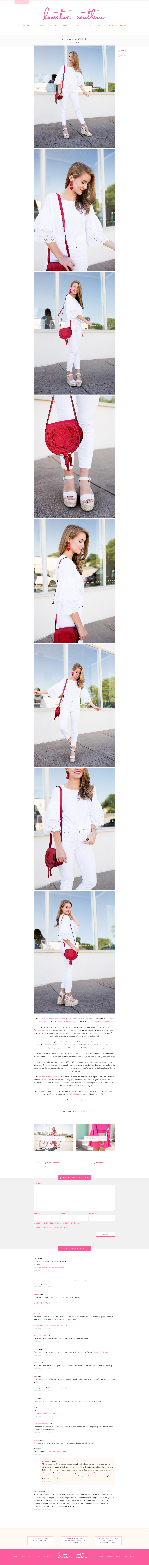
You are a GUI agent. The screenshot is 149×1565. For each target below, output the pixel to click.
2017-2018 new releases (78, 1094)
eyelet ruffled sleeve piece (49, 1077)
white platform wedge (66, 1021)
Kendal (36, 1294)
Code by (110, 1556)
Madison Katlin (81, 1111)
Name (37, 1214)
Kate (98, 26)
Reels (42, 26)
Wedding (54, 26)
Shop (65, 26)
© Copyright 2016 (130, 1556)
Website (93, 1214)
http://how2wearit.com (57, 1452)
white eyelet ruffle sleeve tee (53, 1019)
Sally (36, 1376)
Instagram (21, 2)
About (15, 1556)
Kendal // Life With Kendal (44, 1303)
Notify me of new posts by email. (52, 1227)
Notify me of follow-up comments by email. (58, 1223)
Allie (36, 1258)
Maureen (37, 1313)
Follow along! (41, 1539)
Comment (39, 1183)
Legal (118, 1556)
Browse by (28, 26)
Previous (51, 1162)
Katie (36, 1398)
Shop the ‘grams (74, 1540)
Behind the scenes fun (108, 1540)
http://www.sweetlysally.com (59, 1388)
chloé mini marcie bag (83, 1019)
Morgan (37, 1440)
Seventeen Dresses (101, 1352)
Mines (97, 1503)
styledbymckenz (40, 1335)
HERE (102, 1094)
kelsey (36, 1278)
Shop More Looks (53, 1138)
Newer (99, 1162)
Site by (101, 1556)
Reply (50, 1270)
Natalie (36, 1362)
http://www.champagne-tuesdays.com (49, 1267)
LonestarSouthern (44, 1030)
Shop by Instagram (95, 1138)
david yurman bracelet (100, 1021)
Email (64, 1214)
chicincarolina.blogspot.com (45, 1413)
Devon (36, 1349)
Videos (88, 26)
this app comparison (102, 1473)
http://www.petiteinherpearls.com (57, 1284)
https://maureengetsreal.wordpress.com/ (50, 1325)
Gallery (76, 26)
